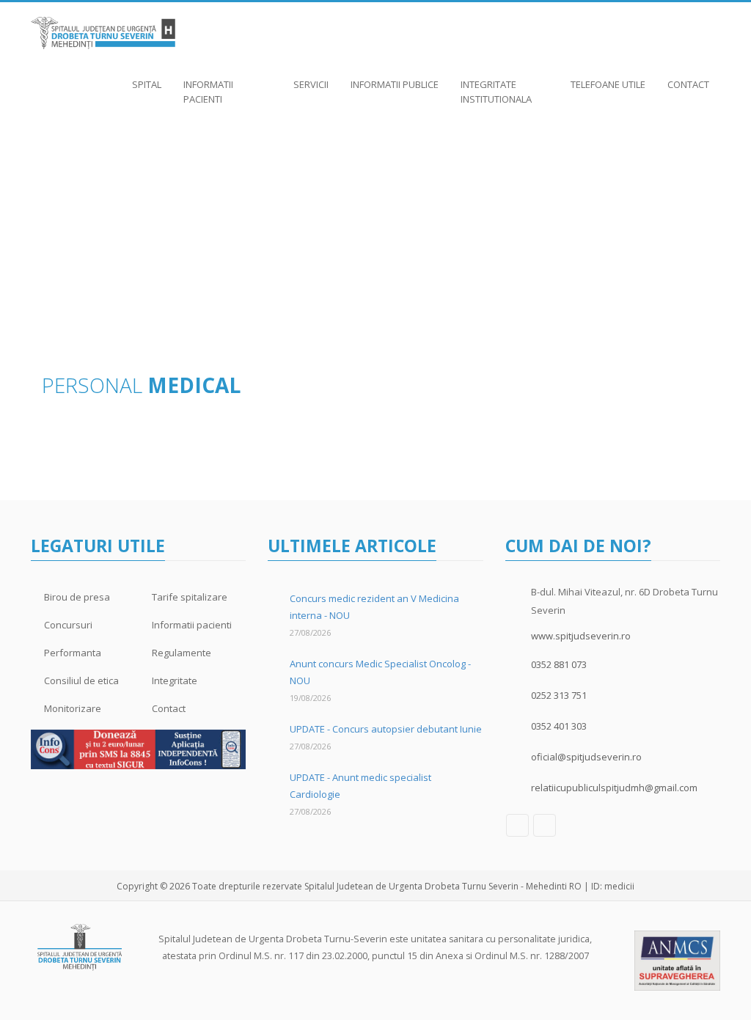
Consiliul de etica (81, 680)
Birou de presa (77, 596)
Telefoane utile (608, 84)
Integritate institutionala (496, 92)
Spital (146, 84)
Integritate (174, 680)
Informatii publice (395, 84)
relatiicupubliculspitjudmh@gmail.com (614, 787)
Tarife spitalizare (189, 596)
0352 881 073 (559, 664)
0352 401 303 (559, 726)
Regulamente (181, 652)
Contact (688, 84)
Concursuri (68, 624)
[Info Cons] (138, 748)
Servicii (311, 84)
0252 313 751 (559, 695)
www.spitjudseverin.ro (581, 635)
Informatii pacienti (208, 92)
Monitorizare (72, 708)
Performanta (72, 652)
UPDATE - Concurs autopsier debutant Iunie (386, 728)
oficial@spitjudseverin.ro (586, 756)
